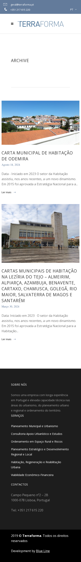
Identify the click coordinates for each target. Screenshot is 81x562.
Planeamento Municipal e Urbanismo (34, 426)
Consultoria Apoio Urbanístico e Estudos (36, 434)
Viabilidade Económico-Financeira (32, 475)
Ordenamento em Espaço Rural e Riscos (37, 441)
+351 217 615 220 (20, 9)
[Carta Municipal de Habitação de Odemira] (40, 123)
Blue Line (43, 551)
